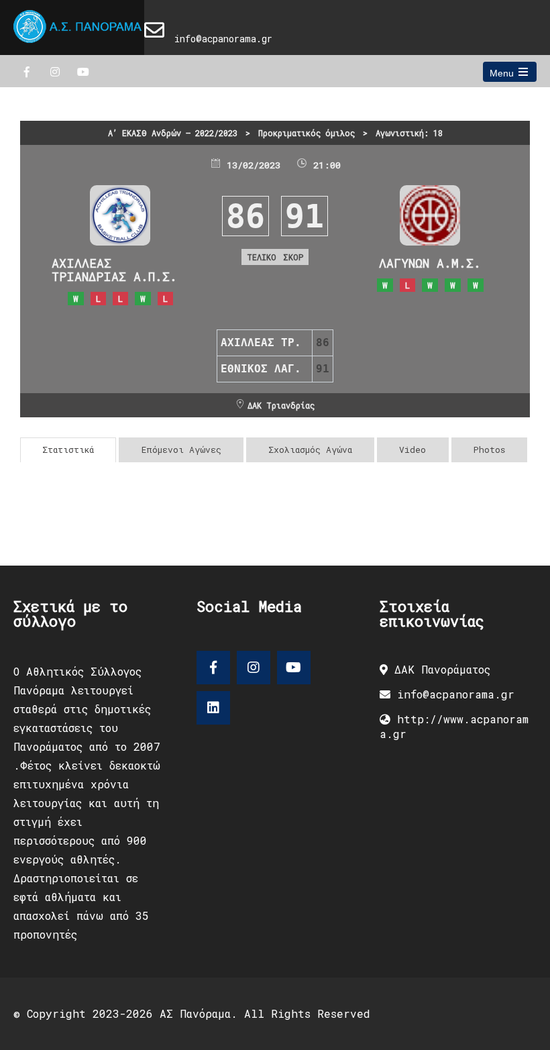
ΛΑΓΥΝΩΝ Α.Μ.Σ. (430, 263)
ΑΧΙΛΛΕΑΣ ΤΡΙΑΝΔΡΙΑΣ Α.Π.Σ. (114, 269)
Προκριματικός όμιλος (306, 132)
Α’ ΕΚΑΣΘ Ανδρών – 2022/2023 (172, 132)
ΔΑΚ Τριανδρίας (281, 405)
